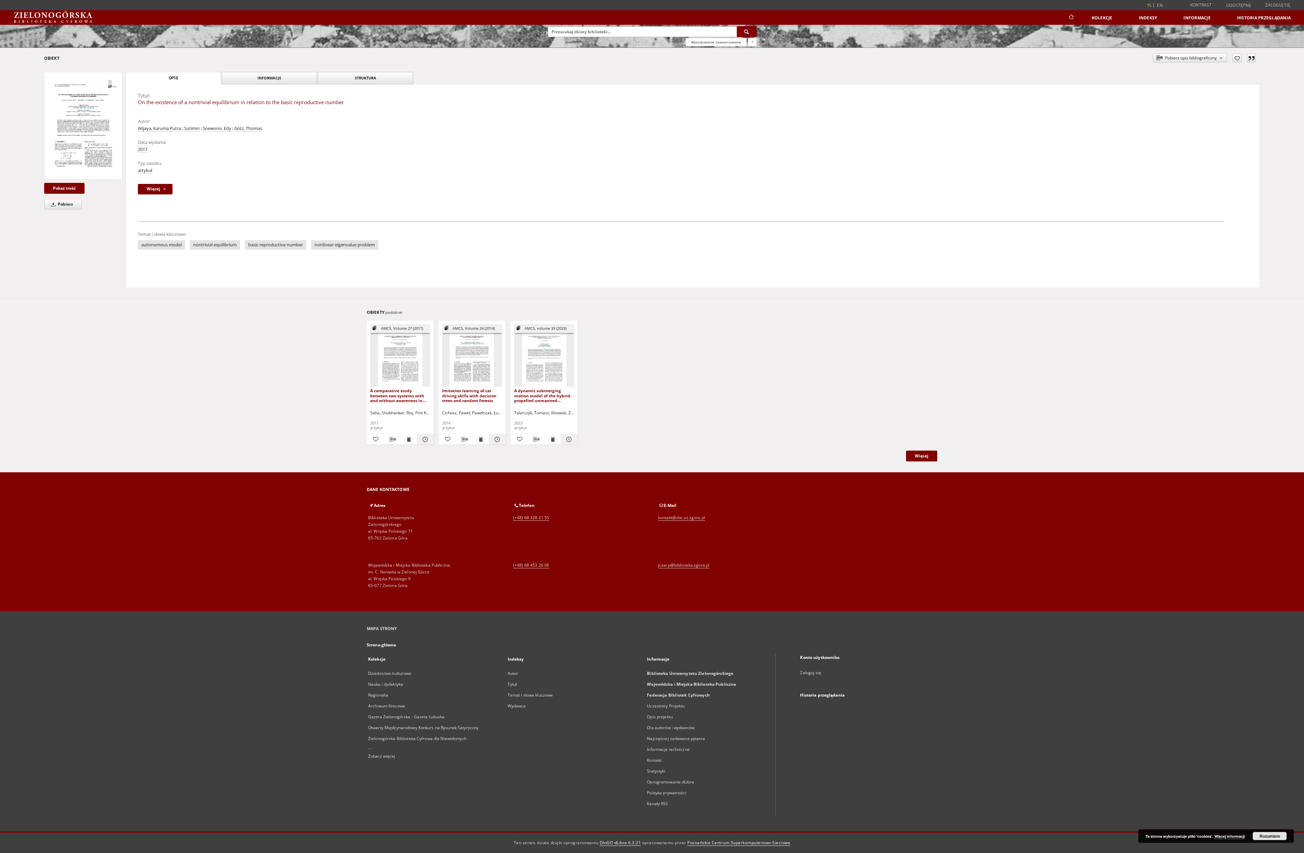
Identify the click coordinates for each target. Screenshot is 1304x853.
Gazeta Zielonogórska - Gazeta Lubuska (406, 717)
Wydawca (517, 706)
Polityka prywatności (666, 793)
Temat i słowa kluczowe (530, 695)
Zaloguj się (1277, 5)
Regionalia (378, 695)
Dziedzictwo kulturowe (390, 673)
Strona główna (381, 645)
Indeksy (1148, 18)
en (1160, 5)
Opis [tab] (173, 78)
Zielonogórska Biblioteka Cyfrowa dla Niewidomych (417, 738)
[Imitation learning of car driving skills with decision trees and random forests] (472, 355)
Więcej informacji (1229, 836)
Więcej (921, 456)
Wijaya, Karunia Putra (159, 128)
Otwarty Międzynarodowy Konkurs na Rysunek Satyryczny (423, 728)
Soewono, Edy (217, 128)
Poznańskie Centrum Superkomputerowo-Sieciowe (738, 843)
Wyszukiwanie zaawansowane (716, 42)
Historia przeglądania (1264, 18)
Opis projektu (660, 717)
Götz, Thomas (248, 128)
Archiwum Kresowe (386, 706)
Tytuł (512, 684)
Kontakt (654, 760)
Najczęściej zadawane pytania (676, 738)
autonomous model (161, 245)
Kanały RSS (657, 804)
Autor (513, 673)
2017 (142, 149)
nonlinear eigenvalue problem (344, 245)
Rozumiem (1270, 836)
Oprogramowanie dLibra (670, 782)
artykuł (145, 170)
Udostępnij (1238, 5)
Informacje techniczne (668, 749)
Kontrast (1201, 5)
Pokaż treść (64, 188)
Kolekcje (1102, 18)
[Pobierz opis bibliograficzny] (391, 439)
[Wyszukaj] (747, 31)
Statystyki (656, 771)
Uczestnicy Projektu (666, 706)
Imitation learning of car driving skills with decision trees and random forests (469, 395)
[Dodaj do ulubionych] (1237, 58)
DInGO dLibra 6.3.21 (620, 843)
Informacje (1197, 18)
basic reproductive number (275, 245)
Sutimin (192, 128)
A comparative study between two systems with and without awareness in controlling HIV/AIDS (397, 395)
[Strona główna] (1071, 17)
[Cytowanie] (1251, 58)
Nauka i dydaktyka (385, 684)
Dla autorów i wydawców (670, 728)
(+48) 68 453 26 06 (531, 565)
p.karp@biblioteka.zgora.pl (683, 565)
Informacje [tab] (269, 77)
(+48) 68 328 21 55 (531, 517)
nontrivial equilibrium (215, 245)
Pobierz (65, 204)
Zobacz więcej (381, 756)
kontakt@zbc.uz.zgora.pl (681, 517)
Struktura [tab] (365, 77)
